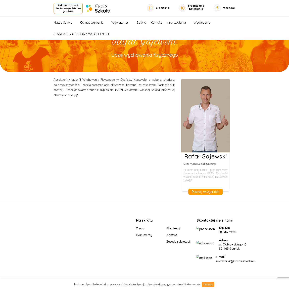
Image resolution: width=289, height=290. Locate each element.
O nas (140, 228)
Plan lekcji (173, 228)
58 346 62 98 (227, 232)
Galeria (141, 22)
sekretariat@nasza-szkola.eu (236, 261)
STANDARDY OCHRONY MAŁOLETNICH (81, 34)
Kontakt (156, 22)
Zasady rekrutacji (178, 241)
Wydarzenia (202, 22)
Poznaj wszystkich (205, 192)
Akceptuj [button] (208, 284)
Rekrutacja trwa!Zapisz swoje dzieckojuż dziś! (68, 8)
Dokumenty (144, 235)
